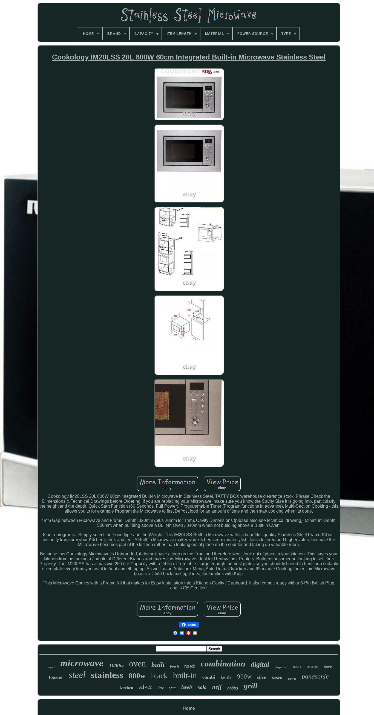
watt (172, 688)
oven (137, 663)
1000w (116, 665)
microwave (81, 663)
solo (202, 687)
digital (260, 664)
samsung (312, 666)
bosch (174, 666)
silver (145, 686)
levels (186, 687)
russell (189, 666)
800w (137, 676)
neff (217, 686)
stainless (107, 675)
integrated (281, 667)
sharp (328, 666)
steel (77, 675)
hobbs (232, 688)
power (292, 678)
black (159, 675)
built (158, 664)
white (297, 666)
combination (223, 663)
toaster (56, 677)
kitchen (126, 688)
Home (189, 708)
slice (261, 677)
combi (208, 677)
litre (160, 688)
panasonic (315, 676)
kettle (226, 677)
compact (50, 667)
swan (277, 677)
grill (250, 685)
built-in (185, 675)
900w (244, 676)
